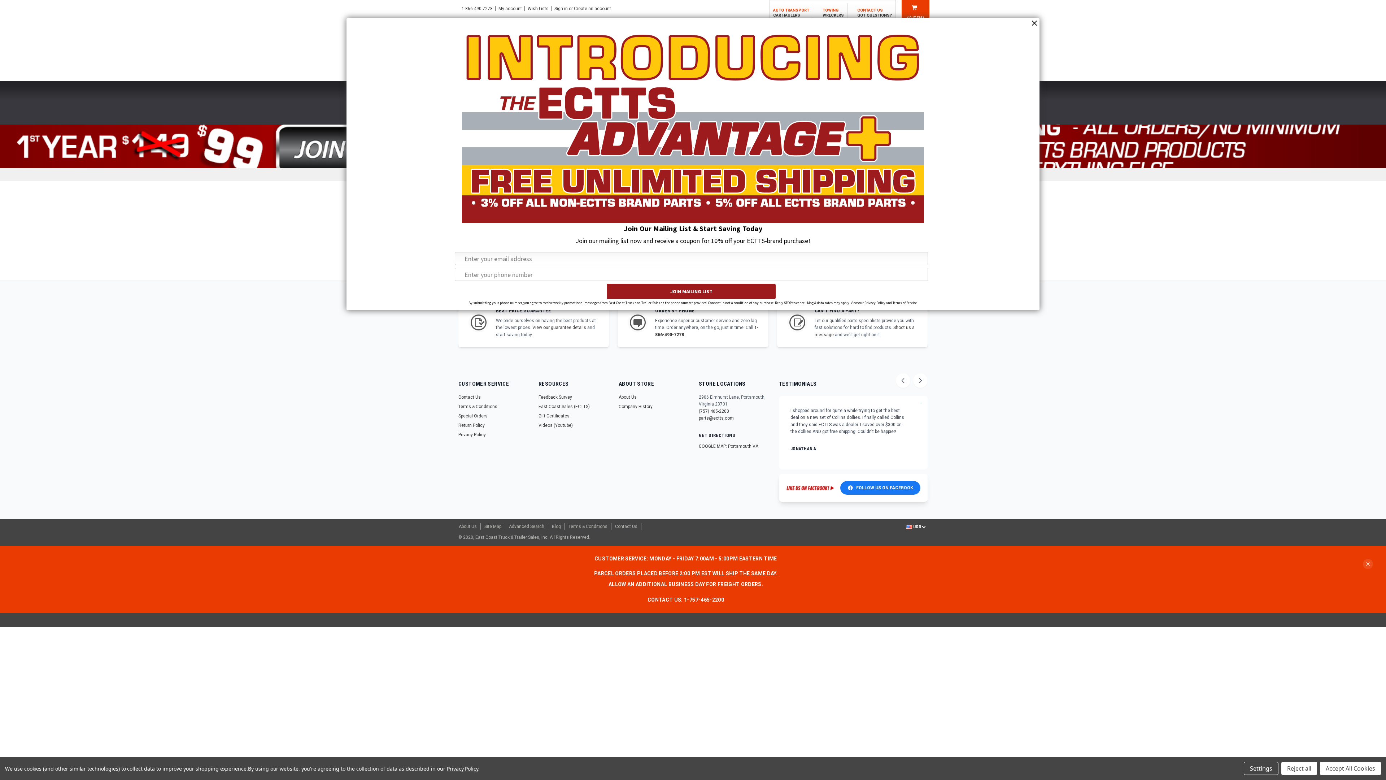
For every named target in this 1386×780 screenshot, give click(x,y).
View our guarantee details (559, 327)
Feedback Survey (555, 397)
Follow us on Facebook (884, 487)
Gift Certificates (554, 416)
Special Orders (473, 416)
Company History (636, 406)
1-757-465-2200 (704, 600)
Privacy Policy (472, 434)
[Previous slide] (903, 380)
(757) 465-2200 (714, 411)
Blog (556, 526)
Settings (1261, 768)
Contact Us (469, 397)
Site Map (492, 526)
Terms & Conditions (477, 406)
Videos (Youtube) (556, 425)
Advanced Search (526, 526)
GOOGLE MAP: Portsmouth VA (728, 446)
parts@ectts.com (716, 418)
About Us (628, 397)
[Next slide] (920, 380)
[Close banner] (1368, 564)
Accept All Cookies (1350, 768)
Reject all (1299, 768)
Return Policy (471, 425)
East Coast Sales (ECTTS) (564, 406)
